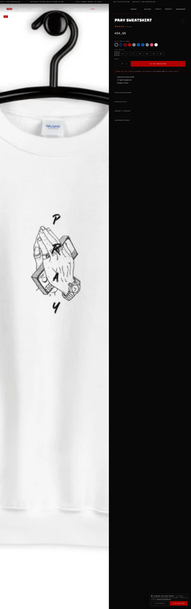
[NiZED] (9, 9)
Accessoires (64, 9)
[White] (156, 44)
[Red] (129, 44)
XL (133, 54)
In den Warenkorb (158, 64)
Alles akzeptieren (179, 603)
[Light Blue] (142, 44)
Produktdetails (121, 102)
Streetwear (37, 9)
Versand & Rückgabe (123, 111)
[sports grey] (147, 44)
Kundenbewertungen (122, 120)
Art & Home (50, 9)
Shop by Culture (80, 9)
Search (134, 9)
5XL (161, 54)
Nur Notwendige (160, 603)
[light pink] (151, 44)
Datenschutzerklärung (164, 599)
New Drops (23, 9)
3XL (147, 54)
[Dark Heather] (134, 44)
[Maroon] (125, 44)
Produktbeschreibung (123, 92)
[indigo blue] (138, 44)
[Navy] (120, 44)
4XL (154, 54)
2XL (140, 54)
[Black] (116, 44)
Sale (93, 9)
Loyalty (158, 9)
